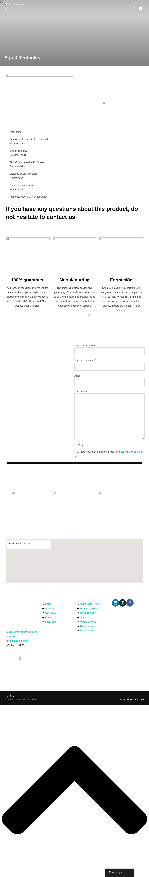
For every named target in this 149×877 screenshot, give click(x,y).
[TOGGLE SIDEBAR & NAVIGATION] (142, 8)
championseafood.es (17, 641)
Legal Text (9, 696)
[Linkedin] (115, 603)
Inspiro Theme (125, 699)
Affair (77, 376)
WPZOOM (140, 699)
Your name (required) (85, 345)
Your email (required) (85, 360)
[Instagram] (122, 603)
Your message (81, 391)
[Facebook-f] (130, 603)
